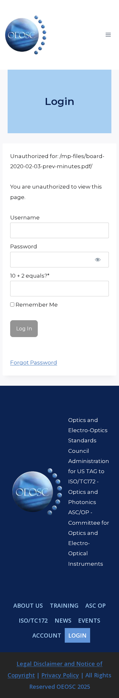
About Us (28, 605)
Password (23, 246)
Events (89, 620)
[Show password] (98, 259)
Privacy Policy (60, 675)
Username (25, 217)
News (63, 620)
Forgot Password (33, 362)
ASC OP (95, 605)
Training (64, 605)
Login (77, 635)
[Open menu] (108, 35)
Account (46, 635)
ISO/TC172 (33, 620)
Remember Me (36, 304)
